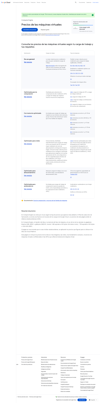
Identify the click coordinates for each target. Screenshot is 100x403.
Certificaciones (64, 382)
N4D (76, 65)
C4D (76, 73)
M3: (71, 122)
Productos (33, 2)
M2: (71, 127)
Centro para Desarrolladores (86, 371)
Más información (50, 65)
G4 (71, 195)
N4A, (73, 65)
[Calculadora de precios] (29, 30)
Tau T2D (77, 85)
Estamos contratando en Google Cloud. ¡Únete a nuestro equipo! (87, 387)
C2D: (71, 100)
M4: (71, 118)
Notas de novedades (65, 391)
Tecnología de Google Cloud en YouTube (87, 379)
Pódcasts (82, 369)
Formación (63, 379)
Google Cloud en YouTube (86, 376)
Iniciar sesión (96, 2)
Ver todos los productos (26, 364)
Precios (38, 2)
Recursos (44, 2)
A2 (78, 189)
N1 (84, 65)
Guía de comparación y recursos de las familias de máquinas (50, 200)
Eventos (82, 366)
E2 (71, 79)
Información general (18, 2)
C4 (74, 73)
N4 (71, 65)
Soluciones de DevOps (46, 380)
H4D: (71, 92)
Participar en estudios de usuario (87, 384)
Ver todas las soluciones (46, 385)
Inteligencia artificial (45, 369)
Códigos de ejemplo (65, 375)
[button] (58, 257)
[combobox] (93, 400)
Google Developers (65, 384)
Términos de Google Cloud (35, 396)
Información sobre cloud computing (69, 370)
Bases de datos (44, 362)
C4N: (71, 141)
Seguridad (43, 371)
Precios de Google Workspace (28, 362)
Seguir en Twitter (84, 382)
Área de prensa (83, 373)
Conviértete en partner (85, 364)
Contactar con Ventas (85, 359)
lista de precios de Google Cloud (52, 35)
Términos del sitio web (22, 396)
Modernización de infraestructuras (49, 359)
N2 (79, 65)
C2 (71, 104)
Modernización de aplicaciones (48, 364)
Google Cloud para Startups (67, 386)
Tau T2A (72, 85)
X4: (71, 113)
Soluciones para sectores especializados (47, 378)
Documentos (82, 2)
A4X (71, 189)
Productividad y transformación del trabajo (49, 374)
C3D (82, 73)
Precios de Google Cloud (27, 359)
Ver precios (28, 116)
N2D (81, 65)
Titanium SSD (73, 174)
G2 (73, 195)
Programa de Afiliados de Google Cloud (68, 360)
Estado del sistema (65, 389)
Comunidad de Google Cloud (86, 390)
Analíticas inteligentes (46, 366)
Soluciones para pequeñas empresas (49, 383)
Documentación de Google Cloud (68, 363)
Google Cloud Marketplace (67, 368)
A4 (74, 189)
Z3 (71, 177)
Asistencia (88, 2)
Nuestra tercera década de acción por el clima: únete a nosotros (72, 396)
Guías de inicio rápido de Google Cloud (69, 365)
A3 (75, 189)
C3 (79, 73)
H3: (71, 97)
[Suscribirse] (82, 400)
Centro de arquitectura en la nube (68, 377)
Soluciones (26, 2)
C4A (71, 73)
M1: (71, 132)
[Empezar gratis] (45, 30)
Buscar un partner (84, 362)
